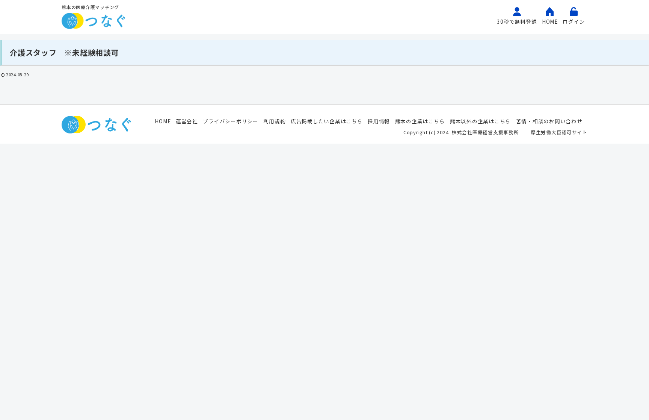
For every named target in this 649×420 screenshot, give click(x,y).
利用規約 (274, 121)
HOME (163, 121)
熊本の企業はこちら (420, 121)
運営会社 (187, 121)
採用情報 (379, 121)
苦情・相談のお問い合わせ (549, 121)
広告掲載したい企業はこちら (327, 121)
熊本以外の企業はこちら (480, 121)
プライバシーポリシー (230, 121)
